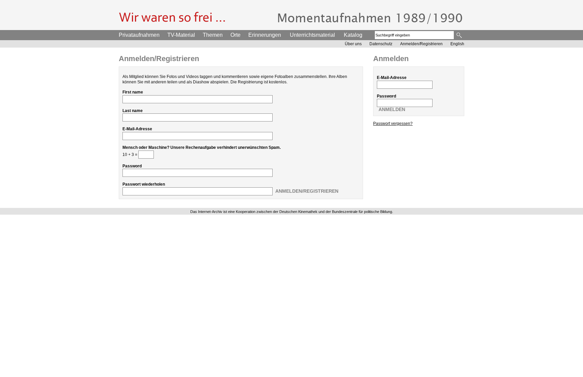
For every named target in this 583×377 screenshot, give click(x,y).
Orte (235, 35)
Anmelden (392, 109)
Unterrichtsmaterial (312, 35)
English (457, 44)
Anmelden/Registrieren (421, 44)
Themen (213, 35)
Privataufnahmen (139, 35)
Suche (459, 35)
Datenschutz (380, 44)
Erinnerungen (264, 35)
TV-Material (181, 35)
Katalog (353, 35)
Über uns (353, 44)
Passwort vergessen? (393, 123)
